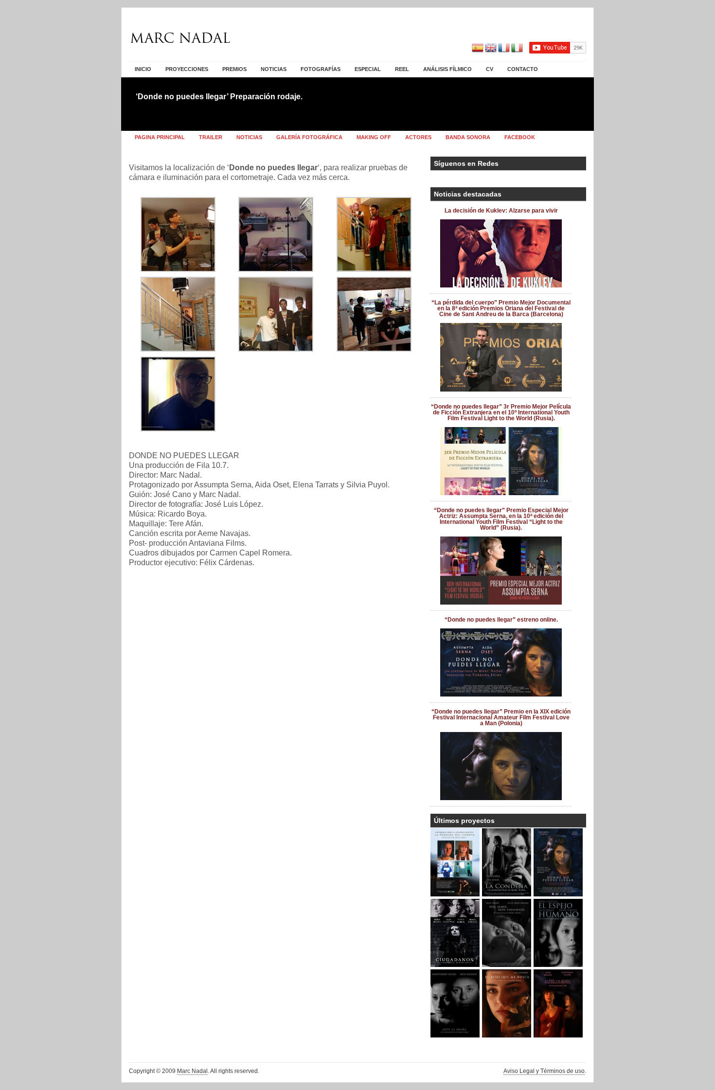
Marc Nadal (192, 1071)
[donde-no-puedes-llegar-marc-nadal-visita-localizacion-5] (178, 349)
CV (489, 69)
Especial (368, 69)
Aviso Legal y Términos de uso (544, 1071)
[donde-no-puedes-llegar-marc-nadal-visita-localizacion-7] (178, 429)
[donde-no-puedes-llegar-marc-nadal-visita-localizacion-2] (275, 269)
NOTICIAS (273, 69)
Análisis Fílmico (447, 69)
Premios (234, 69)
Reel (402, 69)
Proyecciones (186, 69)
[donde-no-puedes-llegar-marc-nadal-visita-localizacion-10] (374, 349)
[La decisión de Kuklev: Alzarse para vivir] (501, 285)
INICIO (143, 69)
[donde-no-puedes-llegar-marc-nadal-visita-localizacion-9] (275, 349)
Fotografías (320, 69)
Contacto (522, 69)
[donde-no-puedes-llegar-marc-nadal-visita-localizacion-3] (374, 269)
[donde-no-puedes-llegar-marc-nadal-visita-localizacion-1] (178, 269)
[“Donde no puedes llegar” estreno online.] (501, 694)
